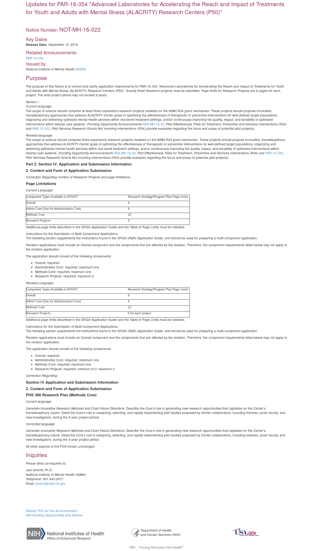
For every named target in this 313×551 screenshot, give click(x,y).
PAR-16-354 (35, 58)
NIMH (81, 69)
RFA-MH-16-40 (153, 124)
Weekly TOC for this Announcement (51, 510)
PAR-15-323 (41, 128)
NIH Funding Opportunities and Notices (54, 515)
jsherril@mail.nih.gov (51, 483)
